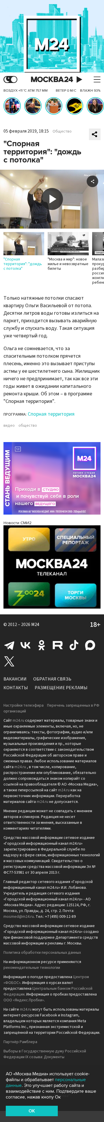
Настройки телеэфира (23, 705)
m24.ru (18, 720)
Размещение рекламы (61, 688)
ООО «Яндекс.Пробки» (23, 1000)
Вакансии (15, 679)
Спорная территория (51, 414)
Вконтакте (25, 645)
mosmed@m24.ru (18, 917)
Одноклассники (41, 645)
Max (90, 645)
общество (27, 426)
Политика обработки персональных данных (42, 952)
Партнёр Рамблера (20, 1042)
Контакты (15, 688)
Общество (62, 131)
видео (9, 426)
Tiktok (74, 645)
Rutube (58, 645)
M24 (35, 624)
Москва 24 (52, 79)
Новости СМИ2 (17, 522)
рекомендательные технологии (31, 968)
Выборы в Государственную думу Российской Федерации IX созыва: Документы (44, 1054)
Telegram (9, 645)
